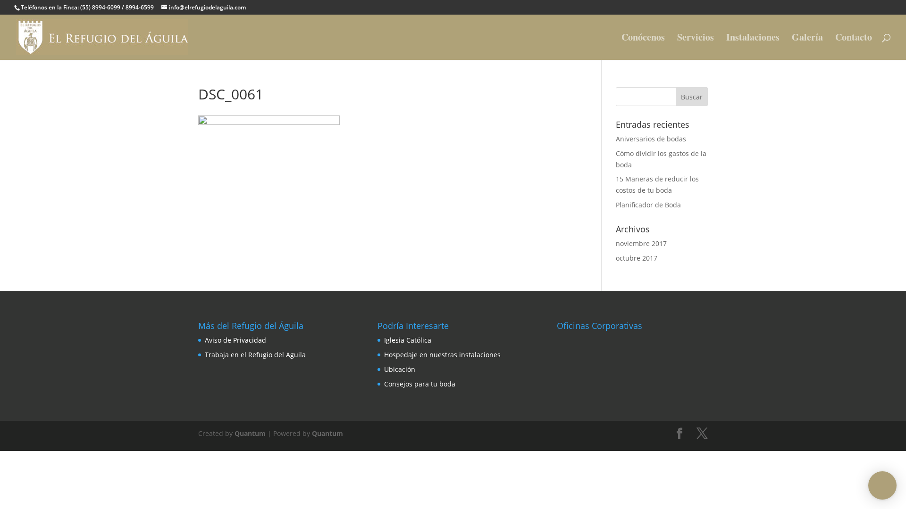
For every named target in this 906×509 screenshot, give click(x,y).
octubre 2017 (636, 258)
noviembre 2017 (641, 243)
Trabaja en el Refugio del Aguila (255, 354)
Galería (807, 39)
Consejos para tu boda (419, 383)
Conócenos (643, 39)
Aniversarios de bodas (651, 138)
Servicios (695, 39)
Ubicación (399, 369)
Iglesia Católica (407, 340)
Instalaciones (753, 39)
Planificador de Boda (648, 204)
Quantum (250, 433)
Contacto (853, 39)
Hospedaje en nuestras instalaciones (442, 354)
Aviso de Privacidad (235, 340)
